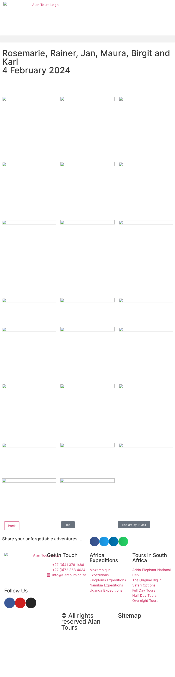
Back (12, 526)
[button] (87, 38)
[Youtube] (20, 603)
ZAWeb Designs (58, 667)
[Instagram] (31, 603)
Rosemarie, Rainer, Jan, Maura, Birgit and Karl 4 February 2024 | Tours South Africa (25, 636)
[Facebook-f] (9, 603)
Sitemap (129, 615)
